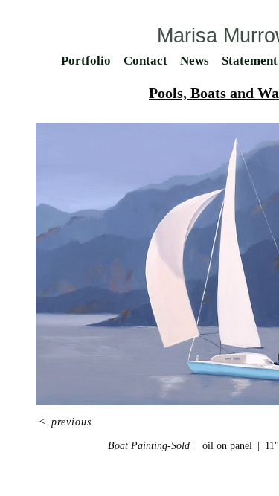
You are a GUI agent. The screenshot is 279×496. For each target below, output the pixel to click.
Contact (145, 61)
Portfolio (86, 61)
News (194, 61)
